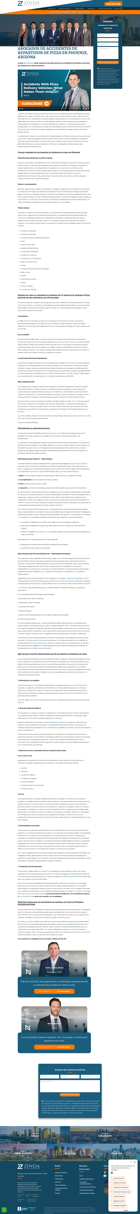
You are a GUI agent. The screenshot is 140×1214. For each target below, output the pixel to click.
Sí (72, 612)
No (68, 612)
